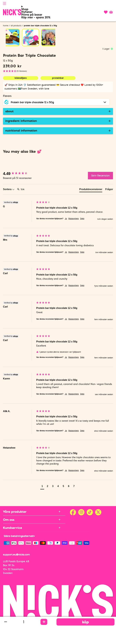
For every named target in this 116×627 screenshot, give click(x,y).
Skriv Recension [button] (100, 175)
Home (5, 25)
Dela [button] (82, 218)
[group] (19, 173)
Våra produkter (14, 511)
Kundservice (12, 527)
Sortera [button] (7, 189)
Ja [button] (66, 218)
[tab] (90, 190)
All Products (16, 25)
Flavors (7, 96)
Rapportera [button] (73, 218)
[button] (4, 3)
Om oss (8, 519)
